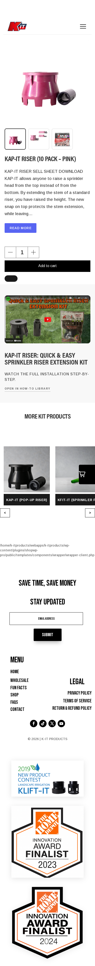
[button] (10, 252)
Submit (47, 635)
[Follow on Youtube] (61, 723)
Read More (21, 228)
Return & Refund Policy (72, 708)
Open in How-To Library (27, 388)
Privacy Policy (80, 693)
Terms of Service (77, 701)
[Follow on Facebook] (33, 723)
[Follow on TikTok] (43, 723)
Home (14, 672)
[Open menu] (83, 26)
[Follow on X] (52, 723)
